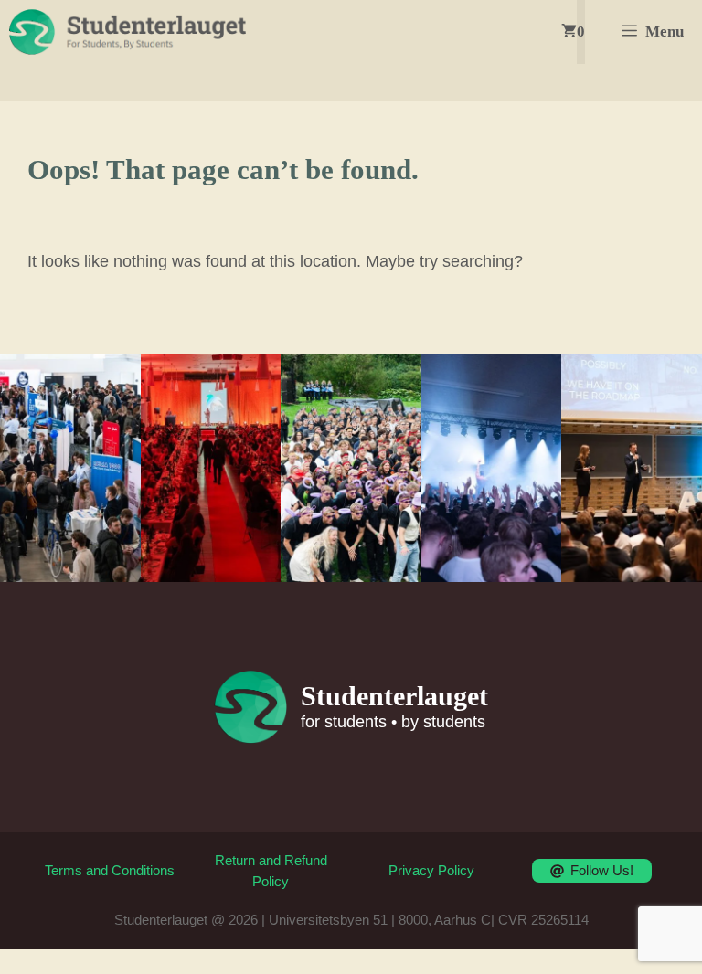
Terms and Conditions (110, 870)
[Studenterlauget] (127, 32)
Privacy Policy (431, 870)
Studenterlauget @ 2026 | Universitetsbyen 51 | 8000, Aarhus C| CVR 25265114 (351, 919)
